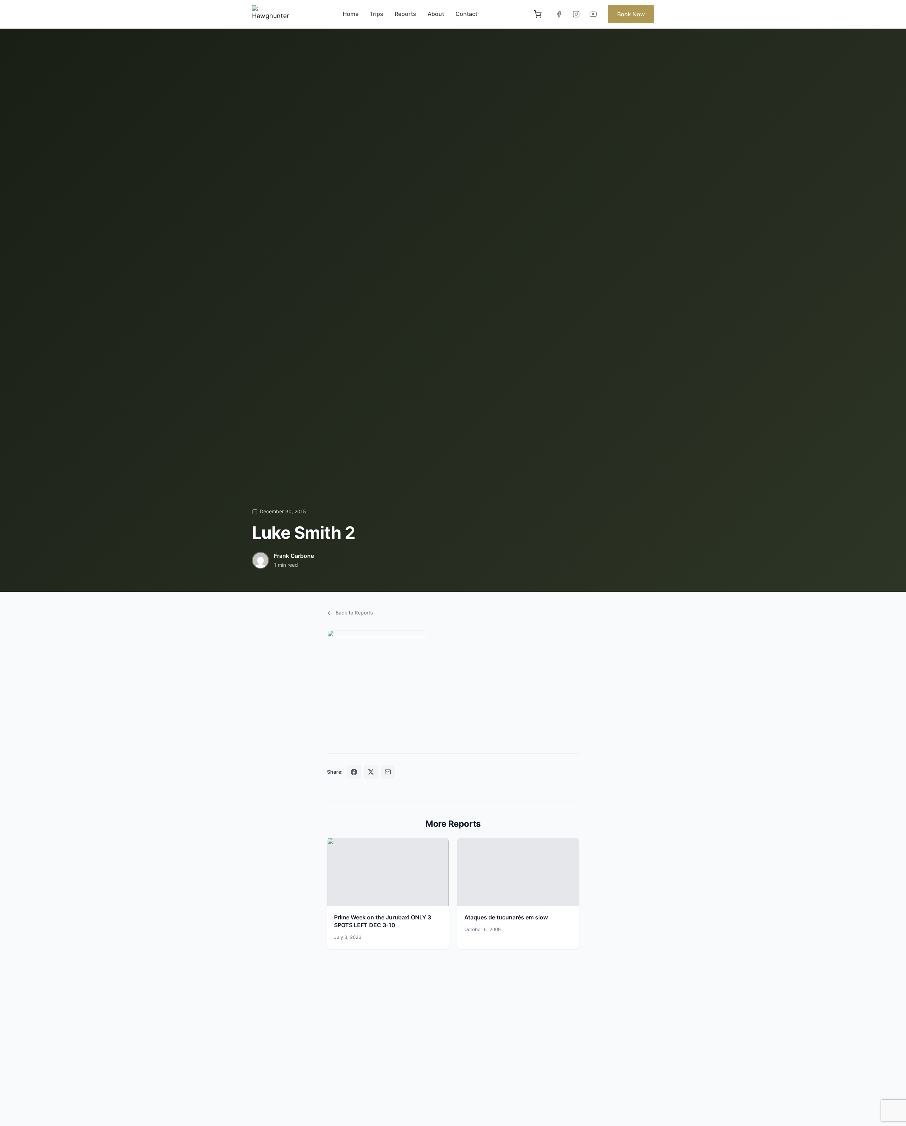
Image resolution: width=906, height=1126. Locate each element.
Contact (466, 13)
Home (351, 13)
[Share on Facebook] (354, 772)
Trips (376, 13)
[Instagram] (576, 14)
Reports (405, 13)
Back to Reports (354, 613)
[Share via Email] (388, 772)
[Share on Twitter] (371, 772)
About (436, 13)
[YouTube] (593, 14)
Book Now (631, 14)
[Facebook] (559, 14)
